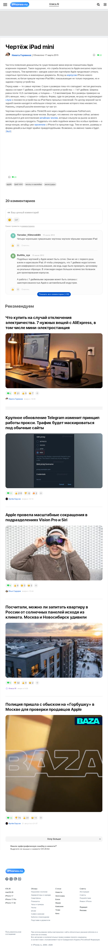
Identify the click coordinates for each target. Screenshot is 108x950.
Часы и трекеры (37, 904)
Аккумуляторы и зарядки (41, 895)
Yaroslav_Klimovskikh (29, 234)
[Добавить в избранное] (94, 55)
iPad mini (18, 184)
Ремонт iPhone (86, 901)
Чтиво (57, 910)
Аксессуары (50, 184)
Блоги (57, 899)
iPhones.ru (37, 944)
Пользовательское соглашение (13, 933)
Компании (59, 906)
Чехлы (33, 907)
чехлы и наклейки (33, 184)
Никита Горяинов (16, 398)
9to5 (8, 131)
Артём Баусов (15, 498)
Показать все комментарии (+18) (54, 294)
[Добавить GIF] (16, 219)
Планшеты (35, 901)
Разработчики (85, 898)
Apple (9, 184)
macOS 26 (9, 892)
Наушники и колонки (39, 891)
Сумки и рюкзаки (37, 914)
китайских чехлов (49, 117)
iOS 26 (8, 888)
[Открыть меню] (5, 4)
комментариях (28, 226)
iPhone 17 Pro (10, 899)
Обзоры (34, 888)
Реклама (83, 910)
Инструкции (84, 891)
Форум (58, 903)
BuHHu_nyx (23, 255)
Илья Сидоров (15, 591)
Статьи (58, 888)
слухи (8, 99)
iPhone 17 (9, 896)
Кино (57, 913)
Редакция (83, 907)
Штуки (33, 910)
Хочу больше (54, 839)
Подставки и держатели (40, 920)
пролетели (39, 124)
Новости (58, 892)
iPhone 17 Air (10, 903)
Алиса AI (12, 688)
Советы (83, 888)
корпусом (72, 75)
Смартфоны (36, 898)
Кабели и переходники (40, 917)
